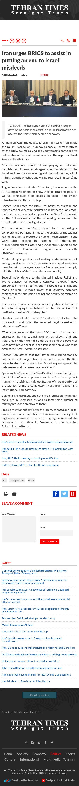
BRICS (31, 480)
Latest (6, 563)
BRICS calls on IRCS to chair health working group (30, 464)
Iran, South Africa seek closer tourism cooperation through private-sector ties (35, 610)
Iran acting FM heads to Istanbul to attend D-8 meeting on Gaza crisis (37, 450)
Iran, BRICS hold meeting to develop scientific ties (30, 458)
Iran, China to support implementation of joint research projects (38, 647)
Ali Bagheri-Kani (17, 480)
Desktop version (39, 695)
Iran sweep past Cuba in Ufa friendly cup (25, 631)
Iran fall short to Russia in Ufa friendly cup (26, 681)
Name (42, 513)
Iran (4, 480)
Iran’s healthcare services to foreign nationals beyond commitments (32, 640)
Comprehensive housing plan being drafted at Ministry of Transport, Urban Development (34, 572)
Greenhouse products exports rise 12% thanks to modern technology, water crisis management (34, 581)
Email (42, 527)
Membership (21, 712)
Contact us (36, 712)
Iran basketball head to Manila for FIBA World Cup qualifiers (36, 674)
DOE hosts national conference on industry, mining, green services (39, 654)
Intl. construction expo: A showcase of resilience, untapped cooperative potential (35, 591)
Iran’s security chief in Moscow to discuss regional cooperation (37, 441)
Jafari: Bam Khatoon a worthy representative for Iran (32, 667)
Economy (39, 753)
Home (8, 753)
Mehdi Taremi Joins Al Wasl (17, 624)
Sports (70, 753)
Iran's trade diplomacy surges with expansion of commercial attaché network (36, 600)
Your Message (8, 513)
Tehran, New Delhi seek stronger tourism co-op (28, 618)
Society (22, 753)
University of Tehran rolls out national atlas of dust (30, 661)
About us (7, 712)
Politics (44, 74)
